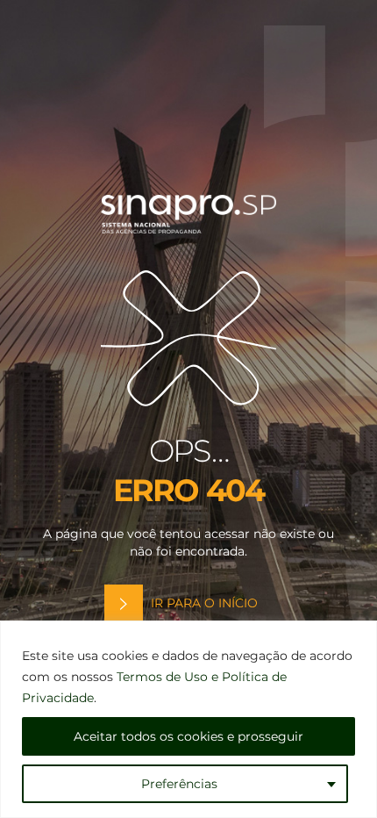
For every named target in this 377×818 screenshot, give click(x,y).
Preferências (179, 784)
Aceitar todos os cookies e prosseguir (188, 736)
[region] (188, 719)
